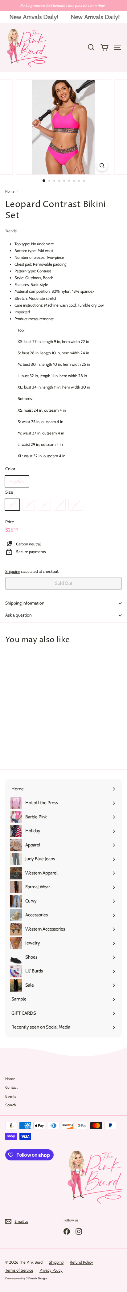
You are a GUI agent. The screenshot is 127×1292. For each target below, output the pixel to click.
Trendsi (11, 230)
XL (75, 504)
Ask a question (18, 615)
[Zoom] (102, 165)
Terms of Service (19, 1270)
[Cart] (104, 47)
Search (10, 1104)
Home (9, 191)
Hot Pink (17, 481)
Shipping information (24, 603)
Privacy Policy (51, 1270)
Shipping (12, 571)
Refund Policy (81, 1262)
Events (10, 1096)
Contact (11, 1087)
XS (12, 504)
